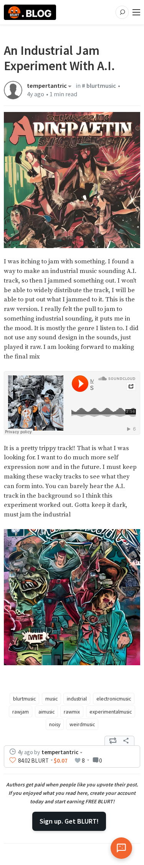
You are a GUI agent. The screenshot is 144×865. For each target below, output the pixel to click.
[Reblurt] (112, 740)
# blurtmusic (99, 86)
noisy (54, 724)
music (51, 698)
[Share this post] (125, 740)
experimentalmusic (110, 711)
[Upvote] (12, 760)
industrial (77, 698)
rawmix (72, 711)
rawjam (20, 711)
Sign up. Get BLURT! (69, 821)
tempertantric (47, 86)
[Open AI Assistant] (121, 848)
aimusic (46, 711)
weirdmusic (82, 724)
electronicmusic (113, 698)
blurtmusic (24, 698)
